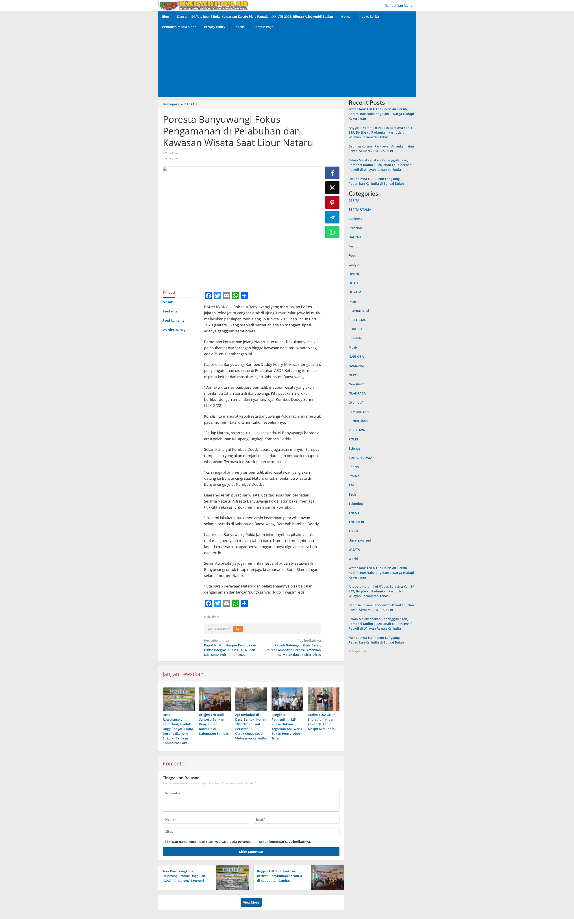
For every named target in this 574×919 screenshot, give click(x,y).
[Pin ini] (332, 202)
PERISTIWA (357, 430)
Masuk (168, 302)
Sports (354, 467)
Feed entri (170, 311)
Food (352, 255)
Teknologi (356, 503)
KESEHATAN (358, 320)
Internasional (359, 310)
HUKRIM (355, 292)
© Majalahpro (358, 651)
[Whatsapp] (332, 232)
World (353, 559)
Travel (353, 531)
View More (251, 902)
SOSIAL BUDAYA (360, 457)
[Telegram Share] (332, 217)
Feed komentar (174, 320)
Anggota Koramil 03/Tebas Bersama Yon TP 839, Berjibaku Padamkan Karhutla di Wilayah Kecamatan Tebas (381, 132)
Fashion (355, 246)
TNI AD (354, 513)
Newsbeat (356, 384)
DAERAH (355, 237)
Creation (355, 228)
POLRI (353, 439)
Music (353, 347)
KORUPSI (355, 329)
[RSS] (238, 629)
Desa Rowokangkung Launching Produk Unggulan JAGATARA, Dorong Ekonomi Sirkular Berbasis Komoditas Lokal (178, 729)
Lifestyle (355, 338)
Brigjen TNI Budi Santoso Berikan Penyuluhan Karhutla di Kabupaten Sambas (214, 724)
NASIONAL (357, 366)
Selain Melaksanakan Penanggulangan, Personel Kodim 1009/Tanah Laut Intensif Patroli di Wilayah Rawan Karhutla (380, 165)
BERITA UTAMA (360, 209)
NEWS (353, 375)
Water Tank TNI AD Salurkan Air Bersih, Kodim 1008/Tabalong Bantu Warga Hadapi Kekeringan (381, 114)
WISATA (354, 549)
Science (354, 448)
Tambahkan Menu (399, 5)
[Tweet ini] (332, 187)
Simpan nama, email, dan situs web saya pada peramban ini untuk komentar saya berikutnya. (239, 841)
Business (355, 219)
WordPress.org (174, 329)
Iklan (352, 301)
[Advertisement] (287, 63)
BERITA (354, 200)
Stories (354, 476)
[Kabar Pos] (203, 5)
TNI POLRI (356, 522)
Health (354, 274)
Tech (352, 494)
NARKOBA (356, 356)
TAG (351, 485)
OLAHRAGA (357, 393)
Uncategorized (360, 540)
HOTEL (354, 283)
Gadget (354, 264)
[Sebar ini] (332, 173)
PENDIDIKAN (358, 421)
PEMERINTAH (359, 412)
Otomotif (356, 402)
